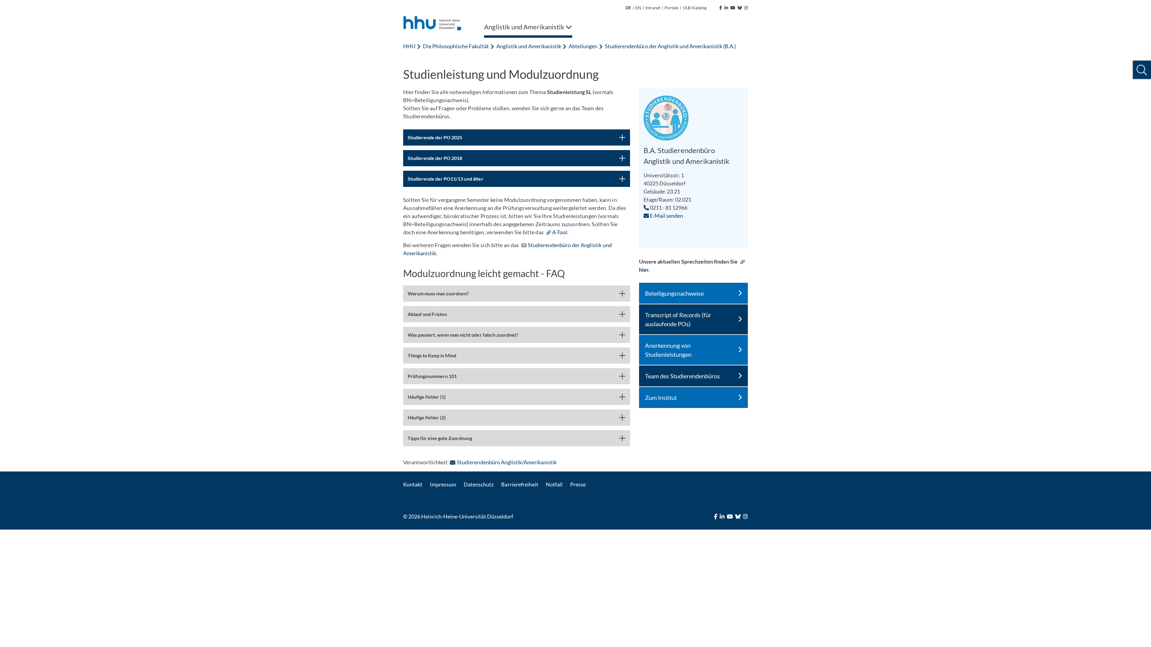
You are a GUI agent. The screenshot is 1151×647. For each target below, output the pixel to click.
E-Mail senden (666, 215)
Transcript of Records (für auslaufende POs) (678, 319)
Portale (671, 7)
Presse (578, 484)
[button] (1142, 70)
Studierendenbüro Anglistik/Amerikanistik (507, 462)
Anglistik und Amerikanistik (528, 46)
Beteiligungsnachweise (674, 293)
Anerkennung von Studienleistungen (668, 350)
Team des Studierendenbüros (682, 376)
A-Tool (559, 232)
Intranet (652, 7)
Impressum (443, 484)
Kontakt (412, 484)
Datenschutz (479, 484)
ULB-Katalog (694, 7)
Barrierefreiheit (519, 484)
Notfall (554, 484)
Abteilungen (583, 46)
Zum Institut (661, 397)
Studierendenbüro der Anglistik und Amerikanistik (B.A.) (670, 46)
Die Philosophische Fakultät (456, 46)
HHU (409, 46)
